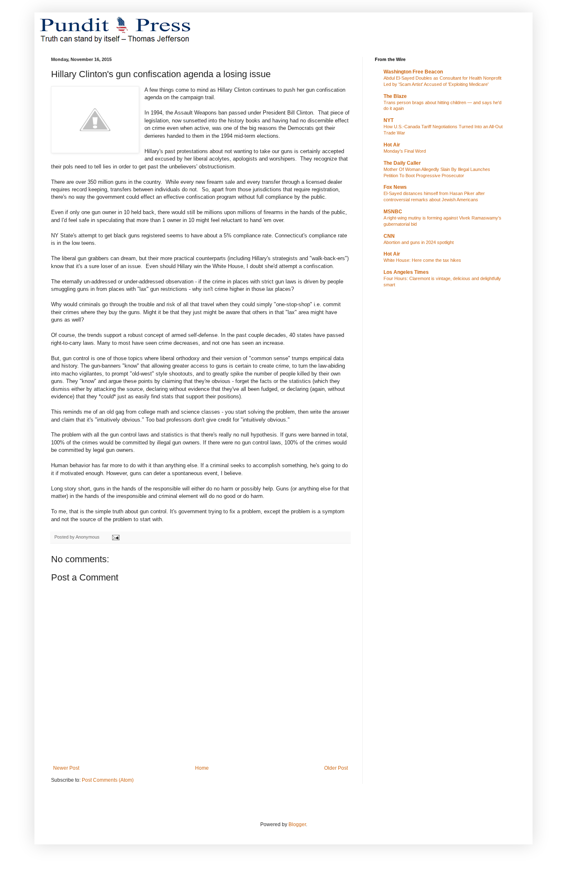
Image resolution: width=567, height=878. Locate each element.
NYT (388, 120)
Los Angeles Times (406, 272)
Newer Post (66, 768)
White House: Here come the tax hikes (422, 260)
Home (202, 768)
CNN (389, 236)
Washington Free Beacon (413, 72)
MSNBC (393, 212)
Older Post (336, 768)
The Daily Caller (402, 163)
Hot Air (392, 145)
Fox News (395, 187)
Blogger (297, 824)
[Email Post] (115, 536)
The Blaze (395, 96)
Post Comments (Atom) (108, 780)
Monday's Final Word (405, 151)
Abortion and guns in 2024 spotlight (419, 242)
